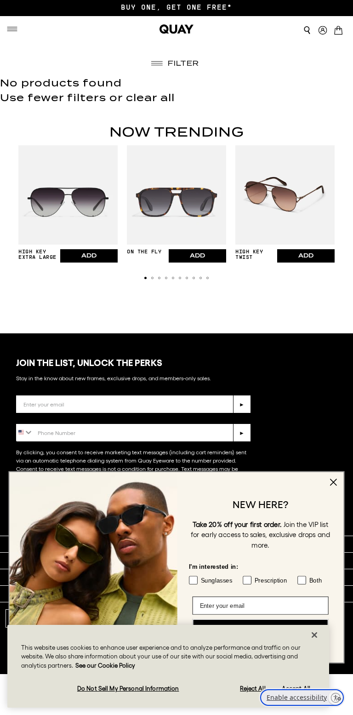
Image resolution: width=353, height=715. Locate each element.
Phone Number (42, 417)
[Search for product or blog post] (307, 30)
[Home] (176, 29)
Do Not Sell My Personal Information (128, 688)
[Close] (314, 635)
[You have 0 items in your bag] (340, 31)
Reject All (252, 688)
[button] (145, 278)
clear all (150, 97)
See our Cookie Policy (105, 665)
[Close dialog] (333, 482)
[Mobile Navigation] (14, 29)
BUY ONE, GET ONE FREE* (176, 8)
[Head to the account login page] (323, 30)
